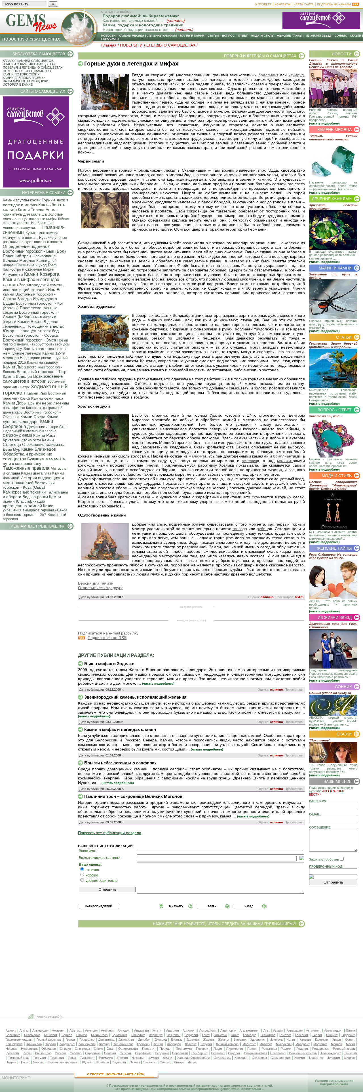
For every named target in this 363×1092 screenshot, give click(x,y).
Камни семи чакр (47, 398)
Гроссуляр (86, 1039)
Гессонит (301, 1035)
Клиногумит (14, 1044)
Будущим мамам (43, 459)
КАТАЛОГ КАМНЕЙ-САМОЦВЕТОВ (28, 60)
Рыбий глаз (43, 1053)
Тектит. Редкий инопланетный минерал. (333, 137)
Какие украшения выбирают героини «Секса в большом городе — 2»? (35, 510)
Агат (266, 1030)
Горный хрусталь (49, 1039)
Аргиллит (189, 1030)
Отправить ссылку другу (100, 587)
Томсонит (57, 1057)
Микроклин (284, 1044)
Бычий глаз (99, 1035)
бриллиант (268, 75)
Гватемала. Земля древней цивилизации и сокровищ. (333, 345)
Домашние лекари (42, 427)
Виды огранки (35, 496)
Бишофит (138, 1035)
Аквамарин (295, 1030)
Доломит (193, 1039)
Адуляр (11, 1030)
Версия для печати (95, 583)
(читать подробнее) (324, 123)
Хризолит (241, 1057)
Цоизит (25, 1062)
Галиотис (220, 1035)
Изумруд (276, 1039)
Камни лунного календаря (30, 419)
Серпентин (180, 1053)
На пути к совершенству (34, 461)
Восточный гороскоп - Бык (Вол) (34, 251)
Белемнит (13, 1035)
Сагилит (60, 1053)
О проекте (263, 4)
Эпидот (165, 1062)
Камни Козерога (41, 274)
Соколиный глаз (255, 1053)
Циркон (349, 1057)
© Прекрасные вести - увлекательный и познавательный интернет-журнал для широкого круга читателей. (189, 1085)
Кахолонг (321, 1039)
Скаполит (218, 1053)
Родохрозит (320, 1048)
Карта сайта (304, 4)
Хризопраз (259, 1057)
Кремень (143, 1044)
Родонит (302, 1048)
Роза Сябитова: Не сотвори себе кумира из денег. (333, 556)
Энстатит (150, 1062)
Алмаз (24, 1030)
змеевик (249, 460)
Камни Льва (14, 366)
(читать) (176, 20)
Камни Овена (32, 416)
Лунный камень (227, 1044)
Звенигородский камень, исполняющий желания (33, 287)
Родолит (287, 1048)
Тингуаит (39, 1057)
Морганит (320, 1044)
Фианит (168, 1057)
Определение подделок (26, 246)
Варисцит (155, 1035)
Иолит (290, 1039)
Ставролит (278, 1053)
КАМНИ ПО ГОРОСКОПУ (21, 74)
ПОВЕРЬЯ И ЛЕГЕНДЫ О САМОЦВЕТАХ (32, 67)
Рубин (27, 1053)
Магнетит (249, 1044)
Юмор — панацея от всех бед (31, 330)
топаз (237, 528)
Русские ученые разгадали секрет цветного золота (35, 239)
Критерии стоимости (22, 440)
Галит (235, 1035)
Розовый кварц (344, 1048)
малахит (196, 456)
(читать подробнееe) (158, 683)
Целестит (333, 1057)
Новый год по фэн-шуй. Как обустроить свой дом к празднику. (36, 344)
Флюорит (138, 1057)
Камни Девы (15, 402)
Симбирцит (199, 1053)
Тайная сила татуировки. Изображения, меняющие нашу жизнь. (36, 223)
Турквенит (87, 1057)
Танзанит (350, 1053)
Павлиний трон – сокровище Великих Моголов (29, 258)
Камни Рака (44, 435)
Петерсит (203, 1048)
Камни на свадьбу (42, 362)
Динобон (144, 1039)
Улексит (122, 1057)
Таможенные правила (26, 468)
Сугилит (125, 1053)
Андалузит (141, 1030)
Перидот (166, 1048)
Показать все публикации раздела (109, 832)
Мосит (350, 1044)
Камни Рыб (36, 393)
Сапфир (75, 1053)
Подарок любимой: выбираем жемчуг (141, 16)
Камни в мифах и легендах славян (120, 729)
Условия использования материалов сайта (334, 1082)
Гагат (206, 1035)
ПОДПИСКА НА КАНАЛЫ (334, 4)
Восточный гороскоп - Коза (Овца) (29, 485)
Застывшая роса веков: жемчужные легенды (35, 350)
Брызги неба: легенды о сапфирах (120, 762)
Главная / (110, 45)
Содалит (234, 1053)
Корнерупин (87, 1044)
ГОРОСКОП (109, 38)
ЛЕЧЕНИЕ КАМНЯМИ (162, 35)
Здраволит (257, 1039)
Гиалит (317, 1035)
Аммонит (107, 1030)
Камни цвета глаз (36, 473)
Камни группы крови (22, 200)
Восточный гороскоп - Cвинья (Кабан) (31, 314)
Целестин (316, 1057)
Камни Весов (30, 321)
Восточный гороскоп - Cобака (30, 335)
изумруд (296, 75)
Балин (350, 1030)
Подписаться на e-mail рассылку (108, 633)
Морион (336, 1044)
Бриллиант (119, 1035)
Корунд (104, 1044)
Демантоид (106, 1039)
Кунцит (158, 1044)
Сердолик (162, 1053)
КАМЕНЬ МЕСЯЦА (131, 35)
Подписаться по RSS (107, 637)
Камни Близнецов (38, 449)
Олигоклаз (82, 1048)
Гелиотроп (268, 1035)
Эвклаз (135, 1062)
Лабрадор (174, 1044)
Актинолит (313, 1030)
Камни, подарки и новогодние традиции (143, 25)
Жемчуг (223, 1039)
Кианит (350, 1039)
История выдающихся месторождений (33, 480)
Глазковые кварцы (19, 1039)
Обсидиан (48, 1048)
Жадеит (208, 1039)
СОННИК (341, 35)
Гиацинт (331, 1035)
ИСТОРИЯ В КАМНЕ (18, 84)
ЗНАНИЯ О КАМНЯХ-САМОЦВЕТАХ (29, 64)
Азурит (278, 1030)
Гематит (285, 1035)
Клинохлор (34, 1044)
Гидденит (348, 1035)
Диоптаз (176, 1039)
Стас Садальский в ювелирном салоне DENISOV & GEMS (35, 431)
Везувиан (173, 1035)
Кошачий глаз (123, 1044)
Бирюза (81, 1035)
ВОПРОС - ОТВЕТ (235, 35)
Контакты (282, 4)
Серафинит (143, 1053)
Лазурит (206, 1044)
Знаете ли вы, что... (325, 416)
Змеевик (240, 1039)
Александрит (333, 1030)
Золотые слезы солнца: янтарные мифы (33, 216)
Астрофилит (208, 1030)
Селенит (110, 1053)
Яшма (192, 1062)
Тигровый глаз (18, 1057)
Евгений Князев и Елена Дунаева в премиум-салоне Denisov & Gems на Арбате (333, 63)
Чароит (38, 1062)
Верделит (191, 1035)
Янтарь (179, 1062)
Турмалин (106, 1057)
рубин (262, 528)
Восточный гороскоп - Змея (29, 340)
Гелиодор (249, 1035)
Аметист (75, 1030)
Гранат (70, 1039)
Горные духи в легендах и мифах (35, 202)
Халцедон (184, 1057)
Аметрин (91, 1030)
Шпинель (102, 1062)
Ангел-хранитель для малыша (30, 211)
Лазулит (191, 1044)
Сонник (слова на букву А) (330, 693)
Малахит (265, 1044)
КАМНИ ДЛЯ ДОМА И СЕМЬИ (24, 77)
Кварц (336, 1039)
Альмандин (40, 1030)
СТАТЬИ (213, 35)
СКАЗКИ (355, 35)
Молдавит (303, 1044)
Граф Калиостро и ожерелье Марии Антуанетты (30, 270)
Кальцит (305, 1039)
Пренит (252, 1048)
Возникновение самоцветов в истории (33, 378)
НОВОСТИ (108, 35)
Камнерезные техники (24, 492)
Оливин (65, 1048)
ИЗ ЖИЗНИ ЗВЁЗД (319, 35)
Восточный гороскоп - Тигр (41, 371)
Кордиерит (67, 1044)
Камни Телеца (31, 209)
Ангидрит (124, 1030)
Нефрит (11, 1048)
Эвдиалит (119, 1062)
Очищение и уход (31, 265)
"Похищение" (319, 740)
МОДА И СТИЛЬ (262, 35)
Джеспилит (126, 1039)
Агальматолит (250, 1030)
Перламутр (184, 1048)
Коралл (50, 1044)
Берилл (67, 1035)
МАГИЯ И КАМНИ (192, 35)
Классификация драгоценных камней (24, 503)
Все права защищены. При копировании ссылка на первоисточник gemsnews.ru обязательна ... (189, 1089)
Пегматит (149, 1048)
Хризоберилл (200, 1057)
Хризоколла (222, 1057)
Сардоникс (93, 1053)
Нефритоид (29, 1048)
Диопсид (161, 1039)
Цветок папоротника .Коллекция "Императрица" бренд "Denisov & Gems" (333, 485)
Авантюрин (228, 1030)
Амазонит (59, 1030)
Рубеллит (12, 1053)
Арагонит (172, 1030)
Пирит (218, 1048)
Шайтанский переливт (63, 1062)
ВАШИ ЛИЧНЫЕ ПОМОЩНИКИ (25, 81)
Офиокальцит (128, 1048)
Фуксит (154, 1057)
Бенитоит (50, 1035)
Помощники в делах (45, 326)
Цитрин (11, 1062)
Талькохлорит (330, 1053)
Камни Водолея (17, 376)
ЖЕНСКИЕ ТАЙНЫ (289, 35)
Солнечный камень (303, 1053)
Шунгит (87, 1062)
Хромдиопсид (280, 1057)
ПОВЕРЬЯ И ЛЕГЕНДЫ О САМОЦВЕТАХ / (159, 45)
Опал (110, 1048)
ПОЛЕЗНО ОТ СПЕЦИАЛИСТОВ (27, 71)
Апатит (158, 1030)
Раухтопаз (269, 1048)
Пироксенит (234, 1048)
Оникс (98, 1048)
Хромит (299, 1057)
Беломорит (32, 1035)
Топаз (72, 1057)
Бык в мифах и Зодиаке (109, 663)
